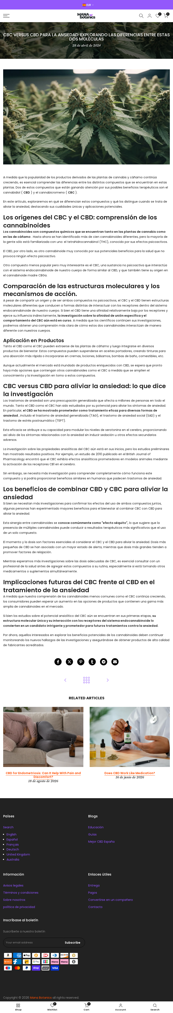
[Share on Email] (115, 661)
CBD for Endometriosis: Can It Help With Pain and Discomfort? (43, 775)
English (11, 834)
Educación (96, 827)
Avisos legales (13, 885)
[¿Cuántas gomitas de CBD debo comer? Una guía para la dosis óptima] (65, 680)
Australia (13, 859)
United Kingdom (18, 854)
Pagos (92, 893)
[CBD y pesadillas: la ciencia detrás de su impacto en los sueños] (107, 680)
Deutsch (13, 849)
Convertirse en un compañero (110, 900)
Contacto (95, 907)
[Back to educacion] (86, 680)
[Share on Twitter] (69, 661)
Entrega (94, 885)
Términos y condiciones (20, 893)
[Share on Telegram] (103, 661)
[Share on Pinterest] (80, 661)
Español (12, 839)
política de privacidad (19, 907)
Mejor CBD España (101, 841)
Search (8, 827)
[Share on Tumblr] (92, 661)
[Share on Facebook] (58, 661)
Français (13, 844)
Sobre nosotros (14, 900)
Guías (92, 834)
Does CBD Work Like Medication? (129, 773)
